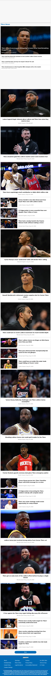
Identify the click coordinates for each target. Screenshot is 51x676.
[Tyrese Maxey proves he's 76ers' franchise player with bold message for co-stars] (25, 483)
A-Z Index (42, 665)
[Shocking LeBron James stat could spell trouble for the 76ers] (25, 424)
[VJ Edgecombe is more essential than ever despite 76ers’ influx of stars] (25, 213)
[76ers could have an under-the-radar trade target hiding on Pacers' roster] (25, 363)
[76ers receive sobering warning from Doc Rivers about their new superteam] (25, 634)
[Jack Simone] (21, 345)
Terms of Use (43, 662)
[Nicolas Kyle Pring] (6, 68)
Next (25, 652)
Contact (27, 660)
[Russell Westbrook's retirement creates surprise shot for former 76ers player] (25, 283)
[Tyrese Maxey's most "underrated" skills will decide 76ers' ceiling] (25, 246)
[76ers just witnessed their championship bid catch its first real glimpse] (25, 353)
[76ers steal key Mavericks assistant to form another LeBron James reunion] (25, 57)
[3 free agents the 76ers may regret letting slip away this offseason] (25, 600)
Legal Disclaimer (19, 665)
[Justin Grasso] (5, 57)
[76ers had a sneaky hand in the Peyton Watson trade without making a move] (25, 223)
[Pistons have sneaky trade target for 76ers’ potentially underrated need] (25, 623)
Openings (17, 660)
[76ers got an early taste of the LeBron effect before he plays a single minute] (25, 564)
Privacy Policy (29, 662)
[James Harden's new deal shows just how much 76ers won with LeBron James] (25, 202)
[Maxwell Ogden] (22, 215)
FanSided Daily (7, 662)
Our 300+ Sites (43, 660)
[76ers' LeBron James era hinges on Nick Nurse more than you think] (25, 342)
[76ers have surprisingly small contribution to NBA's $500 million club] (25, 179)
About (5, 660)
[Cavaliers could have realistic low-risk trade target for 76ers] (25, 644)
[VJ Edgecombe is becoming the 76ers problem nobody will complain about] (25, 493)
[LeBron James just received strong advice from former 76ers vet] (25, 527)
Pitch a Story (18, 662)
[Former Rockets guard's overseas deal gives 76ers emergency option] (25, 460)
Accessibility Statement (31, 665)
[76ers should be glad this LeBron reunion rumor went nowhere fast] (25, 143)
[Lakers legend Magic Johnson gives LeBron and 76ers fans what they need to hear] (25, 107)
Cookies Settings (8, 667)
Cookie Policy (7, 665)
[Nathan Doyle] (5, 52)
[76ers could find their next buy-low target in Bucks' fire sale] (25, 62)
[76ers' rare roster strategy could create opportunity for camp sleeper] (25, 504)
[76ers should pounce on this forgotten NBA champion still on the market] (25, 67)
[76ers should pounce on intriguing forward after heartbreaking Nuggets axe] (25, 40)
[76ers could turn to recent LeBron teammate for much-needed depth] (25, 319)
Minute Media (9, 670)
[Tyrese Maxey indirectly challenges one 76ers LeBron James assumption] (25, 388)
